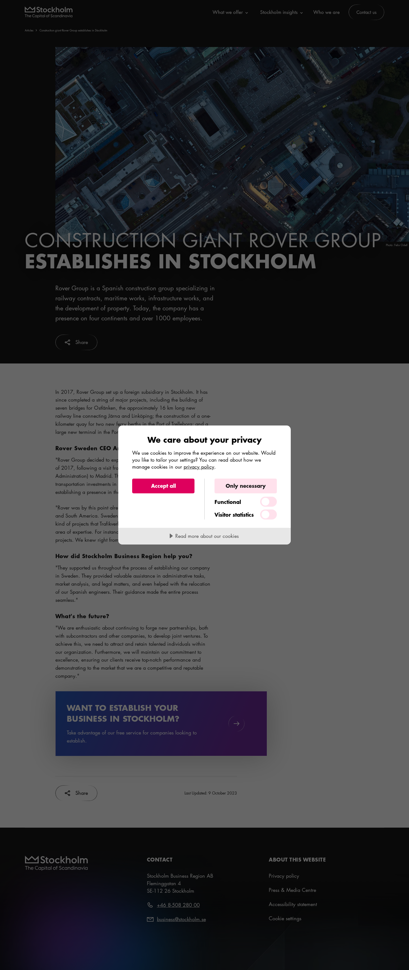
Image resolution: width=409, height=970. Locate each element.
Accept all (163, 485)
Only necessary (246, 485)
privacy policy (199, 466)
